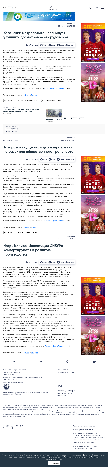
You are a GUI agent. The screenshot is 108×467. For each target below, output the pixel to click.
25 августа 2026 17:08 (66, 239)
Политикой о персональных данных (77, 457)
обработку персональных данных (51, 457)
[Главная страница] (53, 8)
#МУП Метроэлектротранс (52, 100)
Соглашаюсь (54, 463)
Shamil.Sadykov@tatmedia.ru (82, 448)
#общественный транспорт (28, 232)
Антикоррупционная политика (83, 429)
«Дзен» (26, 95)
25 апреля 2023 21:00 (66, 26)
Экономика (71, 236)
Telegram (34, 95)
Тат (15, 8)
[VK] (13, 361)
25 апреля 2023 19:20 (66, 140)
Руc (5, 8)
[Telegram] (40, 362)
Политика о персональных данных (84, 426)
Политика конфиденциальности (83, 442)
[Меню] (103, 7)
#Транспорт (8, 100)
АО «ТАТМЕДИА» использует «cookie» (85, 433)
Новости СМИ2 (11, 129)
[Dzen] (67, 361)
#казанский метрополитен (27, 100)
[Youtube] (94, 362)
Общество (71, 23)
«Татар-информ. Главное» (54, 88)
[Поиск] (91, 8)
